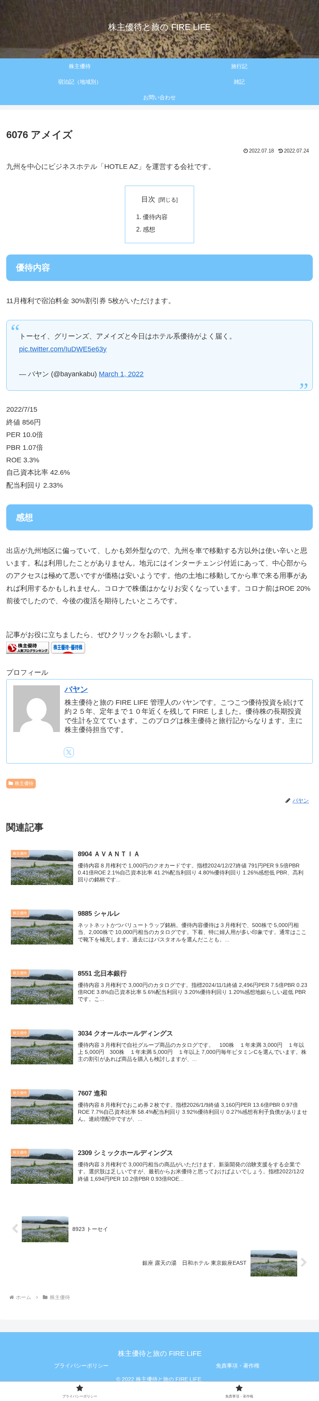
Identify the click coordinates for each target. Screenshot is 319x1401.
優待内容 (155, 216)
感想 (149, 229)
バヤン (76, 689)
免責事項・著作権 (237, 1365)
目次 (148, 199)
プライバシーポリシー (81, 1365)
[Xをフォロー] (69, 752)
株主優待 (24, 783)
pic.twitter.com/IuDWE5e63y (63, 349)
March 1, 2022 (121, 374)
